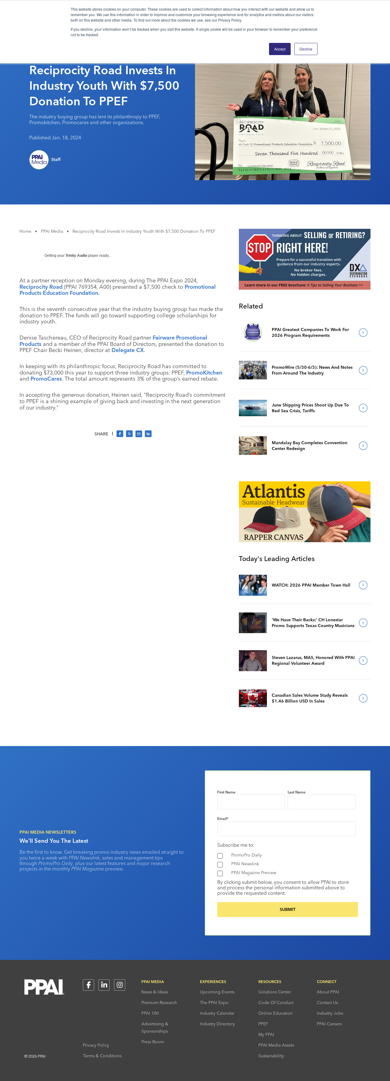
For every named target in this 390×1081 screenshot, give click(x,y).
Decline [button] (306, 48)
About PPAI (328, 992)
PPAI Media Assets (276, 1045)
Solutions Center (274, 992)
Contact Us (327, 1002)
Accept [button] (279, 48)
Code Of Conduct (275, 1002)
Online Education (275, 1013)
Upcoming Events (217, 992)
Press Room (152, 1041)
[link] (253, 333)
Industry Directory (217, 1024)
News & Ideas (154, 992)
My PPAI (266, 1034)
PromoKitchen (204, 372)
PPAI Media (52, 231)
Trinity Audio (76, 255)
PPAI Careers (329, 1024)
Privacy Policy (96, 1045)
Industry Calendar (217, 1013)
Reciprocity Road (41, 286)
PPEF (263, 1024)
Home (25, 231)
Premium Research (159, 1002)
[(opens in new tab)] (304, 288)
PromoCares (46, 378)
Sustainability (271, 1055)
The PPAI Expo (214, 1002)
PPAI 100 (150, 1013)
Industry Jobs (330, 1013)
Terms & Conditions (102, 1055)
